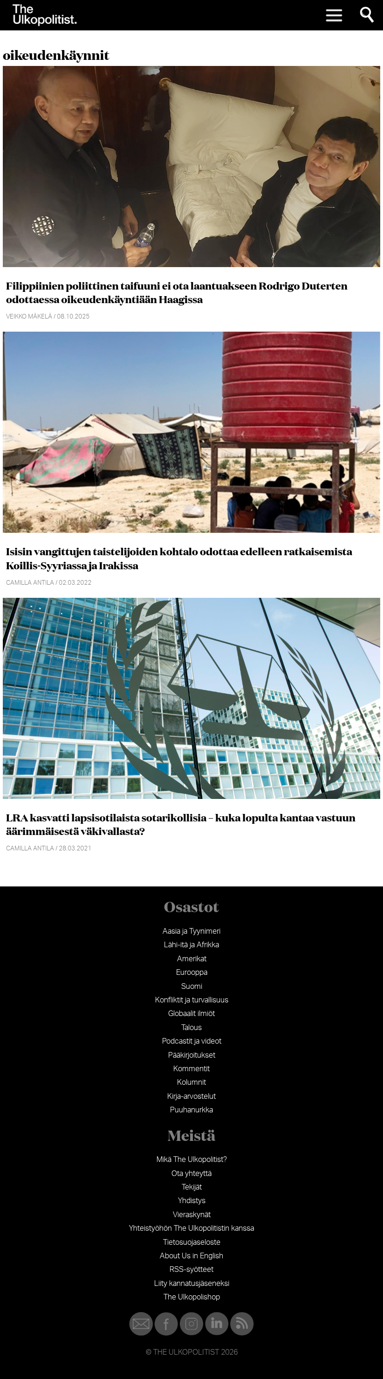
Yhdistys (192, 1201)
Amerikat (191, 959)
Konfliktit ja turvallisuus (191, 1000)
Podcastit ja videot (191, 1041)
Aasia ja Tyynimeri (191, 931)
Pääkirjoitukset (191, 1055)
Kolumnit (191, 1082)
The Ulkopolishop (191, 1297)
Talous (191, 1027)
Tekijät (192, 1187)
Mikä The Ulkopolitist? (191, 1159)
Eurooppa (191, 972)
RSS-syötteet (191, 1269)
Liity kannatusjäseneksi (191, 1283)
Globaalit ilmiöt (191, 1013)
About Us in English (191, 1256)
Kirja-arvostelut (191, 1096)
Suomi (191, 986)
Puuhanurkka (191, 1110)
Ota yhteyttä (191, 1173)
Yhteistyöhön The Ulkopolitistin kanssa (191, 1228)
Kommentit (191, 1069)
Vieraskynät (192, 1215)
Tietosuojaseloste (191, 1242)
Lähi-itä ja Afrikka (191, 945)
